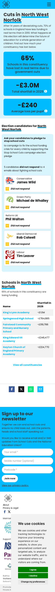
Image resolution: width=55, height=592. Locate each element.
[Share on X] (21, 389)
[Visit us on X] (9, 512)
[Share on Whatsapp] (31, 389)
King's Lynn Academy (16, 312)
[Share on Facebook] (12, 389)
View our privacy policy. (15, 485)
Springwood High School (18, 318)
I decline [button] (33, 575)
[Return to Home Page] (6, 4)
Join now (9, 478)
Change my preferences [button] (33, 581)
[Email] (40, 389)
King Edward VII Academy (12, 339)
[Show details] (45, 91)
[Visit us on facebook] (5, 512)
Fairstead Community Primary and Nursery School (17, 328)
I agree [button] (33, 569)
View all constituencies (27, 365)
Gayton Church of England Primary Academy (14, 350)
